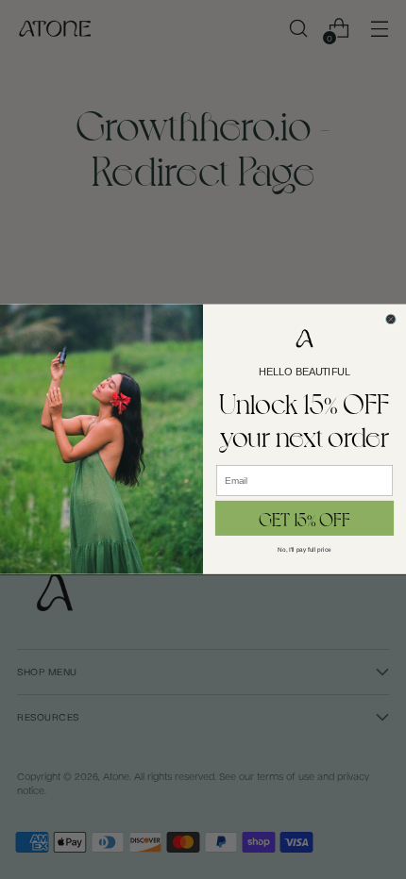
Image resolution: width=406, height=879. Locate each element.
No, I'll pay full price (304, 550)
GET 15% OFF (304, 518)
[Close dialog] (391, 319)
